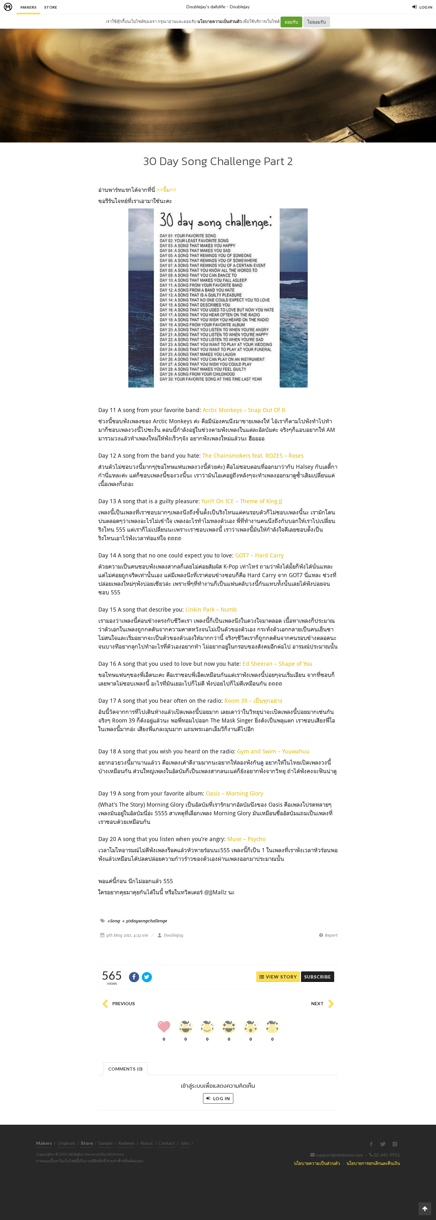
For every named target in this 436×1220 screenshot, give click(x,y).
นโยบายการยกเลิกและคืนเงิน (373, 1163)
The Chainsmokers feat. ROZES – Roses (253, 455)
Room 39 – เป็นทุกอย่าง (253, 700)
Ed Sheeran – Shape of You (277, 663)
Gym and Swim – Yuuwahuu (273, 751)
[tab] (125, 1068)
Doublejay (240, 6)
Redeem (126, 1143)
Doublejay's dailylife (205, 6)
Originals (66, 1143)
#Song (114, 921)
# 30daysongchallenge (144, 921)
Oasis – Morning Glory (234, 793)
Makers (28, 7)
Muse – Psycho (246, 838)
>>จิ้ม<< (166, 189)
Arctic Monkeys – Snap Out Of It (244, 409)
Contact (166, 1143)
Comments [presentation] (125, 1068)
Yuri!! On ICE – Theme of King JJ (241, 501)
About (146, 1143)
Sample (105, 1143)
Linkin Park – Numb (211, 609)
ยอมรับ (291, 22)
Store (50, 7)
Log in (221, 1098)
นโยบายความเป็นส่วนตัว (219, 21)
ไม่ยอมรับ (316, 22)
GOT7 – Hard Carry (259, 555)
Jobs (185, 1143)
